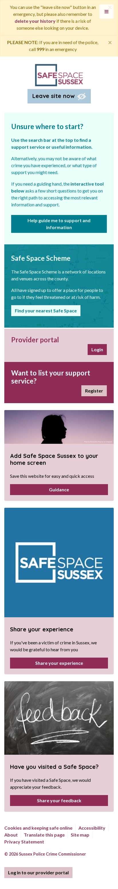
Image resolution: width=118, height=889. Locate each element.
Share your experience (59, 663)
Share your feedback (59, 800)
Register (94, 390)
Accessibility (91, 828)
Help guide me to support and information (59, 224)
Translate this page (44, 834)
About (11, 834)
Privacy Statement (24, 841)
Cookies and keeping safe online (38, 828)
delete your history (35, 21)
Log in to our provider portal (38, 872)
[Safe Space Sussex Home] (59, 74)
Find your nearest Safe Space (46, 310)
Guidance (59, 489)
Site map (80, 834)
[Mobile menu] (106, 11)
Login (97, 349)
